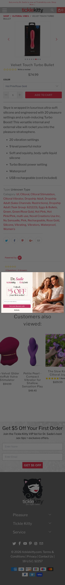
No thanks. (17, 310)
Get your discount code (16, 306)
